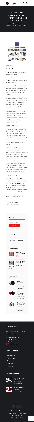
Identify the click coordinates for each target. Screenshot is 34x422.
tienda (25, 80)
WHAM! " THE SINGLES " (14, 204)
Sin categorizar (20, 24)
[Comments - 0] (10, 69)
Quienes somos (11, 358)
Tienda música (11, 356)
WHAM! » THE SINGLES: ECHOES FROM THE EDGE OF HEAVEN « (21, 304)
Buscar (14, 226)
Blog (14, 24)
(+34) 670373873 (12, 340)
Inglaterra (19, 183)
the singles (14, 72)
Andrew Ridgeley (20, 179)
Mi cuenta (10, 366)
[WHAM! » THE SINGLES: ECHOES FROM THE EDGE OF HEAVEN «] (17, 51)
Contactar (10, 364)
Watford (14, 183)
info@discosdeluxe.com (14, 338)
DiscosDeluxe (10, 67)
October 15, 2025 (21, 286)
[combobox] (17, 240)
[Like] (13, 69)
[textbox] (17, 240)
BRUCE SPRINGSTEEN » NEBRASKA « (20, 283)
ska (8, 188)
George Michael (10, 179)
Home (10, 24)
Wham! (8, 72)
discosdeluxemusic (13, 344)
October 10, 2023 (10, 65)
